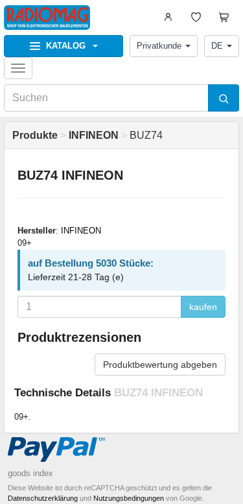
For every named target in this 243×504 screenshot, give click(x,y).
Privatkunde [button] (159, 46)
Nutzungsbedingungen (128, 498)
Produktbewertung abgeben (160, 364)
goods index (30, 473)
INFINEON (81, 230)
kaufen (203, 307)
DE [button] (217, 46)
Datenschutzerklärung (43, 498)
